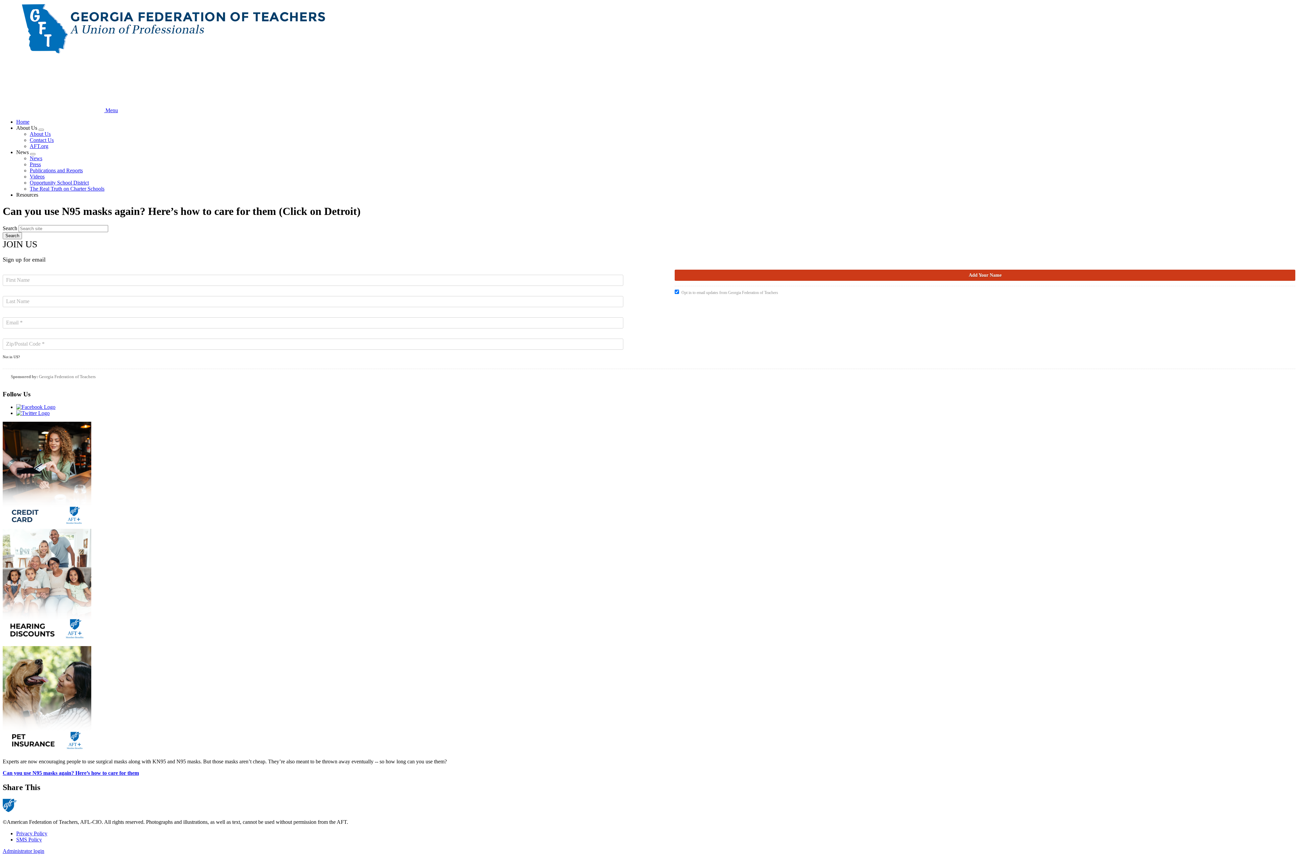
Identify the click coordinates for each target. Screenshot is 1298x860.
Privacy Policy (31, 833)
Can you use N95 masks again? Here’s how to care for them (71, 773)
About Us (40, 134)
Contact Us (42, 140)
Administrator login (23, 851)
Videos (37, 176)
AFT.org (39, 146)
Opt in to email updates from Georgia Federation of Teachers (729, 292)
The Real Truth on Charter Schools (67, 189)
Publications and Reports (56, 170)
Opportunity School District (59, 183)
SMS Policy (29, 839)
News (36, 158)
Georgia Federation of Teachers (67, 376)
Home (22, 122)
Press (35, 164)
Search (10, 228)
